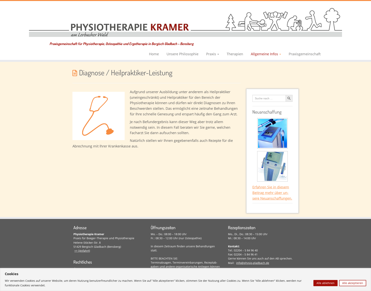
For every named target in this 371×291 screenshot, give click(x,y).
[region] (185, 279)
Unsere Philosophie (182, 54)
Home (154, 54)
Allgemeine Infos (265, 54)
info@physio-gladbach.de (252, 263)
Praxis (211, 54)
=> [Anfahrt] (82, 251)
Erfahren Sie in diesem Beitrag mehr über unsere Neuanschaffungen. (272, 193)
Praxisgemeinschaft (305, 54)
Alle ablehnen (325, 283)
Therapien (235, 54)
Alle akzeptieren (352, 283)
